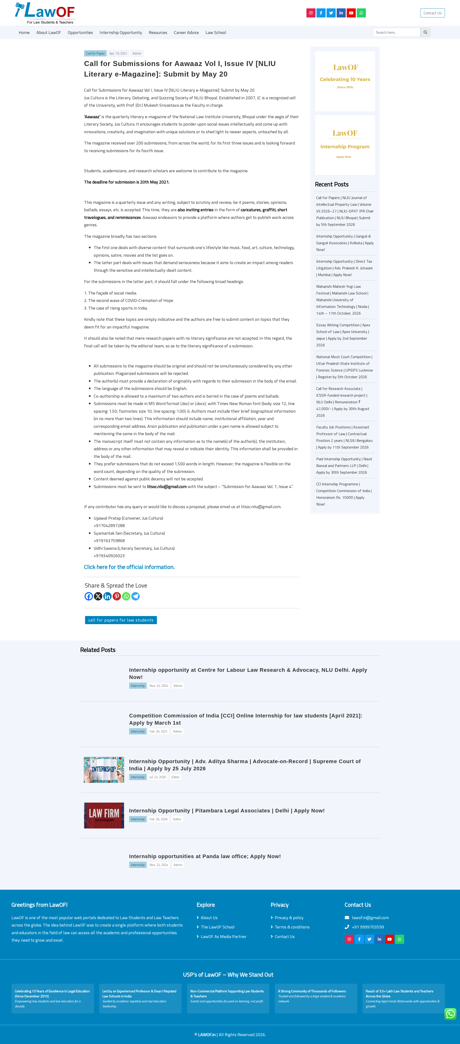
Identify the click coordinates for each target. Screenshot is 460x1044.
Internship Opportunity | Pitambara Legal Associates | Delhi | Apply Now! (227, 811)
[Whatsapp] (126, 596)
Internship (138, 685)
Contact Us (433, 13)
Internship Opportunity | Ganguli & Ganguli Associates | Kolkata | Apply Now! (345, 242)
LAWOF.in (207, 1034)
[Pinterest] (117, 596)
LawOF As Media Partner (224, 936)
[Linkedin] (107, 596)
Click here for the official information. (129, 566)
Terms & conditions (292, 927)
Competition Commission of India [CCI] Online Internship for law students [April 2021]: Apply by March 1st (245, 719)
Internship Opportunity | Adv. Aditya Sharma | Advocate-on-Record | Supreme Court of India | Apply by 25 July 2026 (245, 765)
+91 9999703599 (367, 927)
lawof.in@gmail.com (370, 917)
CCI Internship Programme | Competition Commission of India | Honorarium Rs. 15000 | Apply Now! (344, 494)
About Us (209, 917)
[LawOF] (155, 13)
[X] (98, 596)
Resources (158, 32)
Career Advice (186, 32)
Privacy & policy (289, 917)
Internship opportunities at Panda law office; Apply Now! (205, 856)
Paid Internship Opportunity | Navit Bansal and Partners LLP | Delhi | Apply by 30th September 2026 (344, 465)
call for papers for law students (121, 620)
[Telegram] (135, 596)
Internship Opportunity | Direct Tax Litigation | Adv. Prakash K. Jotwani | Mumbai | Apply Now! (344, 268)
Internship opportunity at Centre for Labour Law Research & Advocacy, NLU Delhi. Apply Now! (248, 673)
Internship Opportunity (121, 32)
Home (24, 32)
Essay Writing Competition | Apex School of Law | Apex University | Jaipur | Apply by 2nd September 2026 (343, 335)
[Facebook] (89, 596)
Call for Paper (95, 53)
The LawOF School (218, 927)
